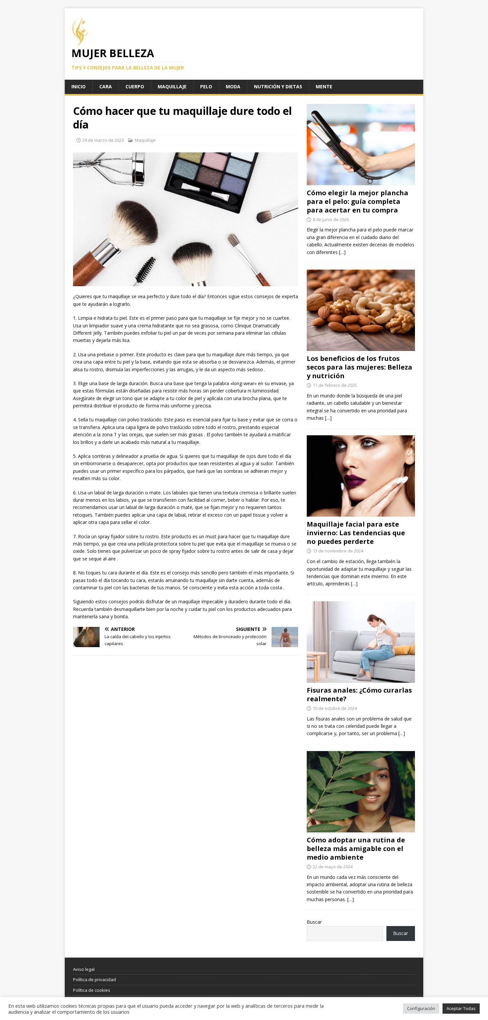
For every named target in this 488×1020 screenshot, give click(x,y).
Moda (233, 86)
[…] (342, 252)
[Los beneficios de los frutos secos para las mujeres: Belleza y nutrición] (361, 347)
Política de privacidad (94, 979)
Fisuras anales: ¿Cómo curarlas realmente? (359, 694)
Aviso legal (84, 969)
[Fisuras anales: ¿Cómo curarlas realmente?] (361, 678)
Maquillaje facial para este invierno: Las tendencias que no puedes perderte (356, 533)
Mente (324, 86)
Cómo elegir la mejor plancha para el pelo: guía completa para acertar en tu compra (357, 201)
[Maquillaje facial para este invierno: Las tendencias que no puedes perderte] (361, 513)
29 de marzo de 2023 (103, 140)
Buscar (314, 922)
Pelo (206, 86)
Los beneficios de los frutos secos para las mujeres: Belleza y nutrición (359, 367)
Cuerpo (134, 86)
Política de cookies (91, 990)
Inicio (78, 86)
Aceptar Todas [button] (461, 1008)
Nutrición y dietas (278, 86)
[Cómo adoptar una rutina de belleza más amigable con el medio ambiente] (361, 828)
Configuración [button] (421, 1008)
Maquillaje (172, 86)
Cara (105, 86)
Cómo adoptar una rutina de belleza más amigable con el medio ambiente (356, 848)
